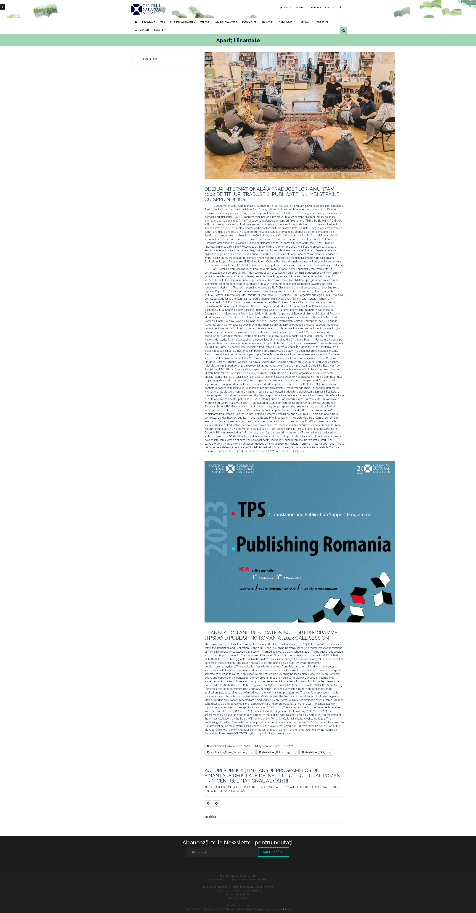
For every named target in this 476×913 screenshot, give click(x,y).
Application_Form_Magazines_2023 (231, 752)
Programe (148, 22)
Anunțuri (267, 22)
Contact (329, 8)
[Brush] (2, 7)
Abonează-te (273, 852)
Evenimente (249, 22)
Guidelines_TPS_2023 (317, 752)
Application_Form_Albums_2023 (230, 746)
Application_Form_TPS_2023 (275, 746)
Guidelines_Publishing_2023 (278, 752)
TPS (162, 22)
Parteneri (300, 8)
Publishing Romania (182, 22)
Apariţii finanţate (226, 22)
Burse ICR (323, 22)
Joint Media (283, 909)
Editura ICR (142, 30)
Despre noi (315, 8)
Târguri (205, 22)
